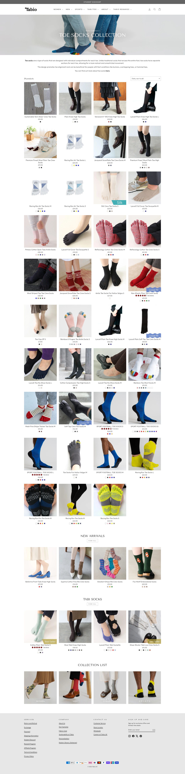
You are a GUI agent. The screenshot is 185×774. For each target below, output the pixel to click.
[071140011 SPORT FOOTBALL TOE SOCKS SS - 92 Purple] (156, 431)
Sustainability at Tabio (66, 734)
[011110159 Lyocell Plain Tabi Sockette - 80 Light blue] (115, 650)
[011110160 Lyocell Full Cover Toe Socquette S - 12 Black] (74, 254)
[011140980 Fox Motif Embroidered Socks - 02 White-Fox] (142, 586)
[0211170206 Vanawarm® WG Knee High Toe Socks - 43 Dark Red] (108, 121)
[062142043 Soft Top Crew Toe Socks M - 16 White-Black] (77, 431)
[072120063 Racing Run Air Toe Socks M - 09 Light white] (36, 211)
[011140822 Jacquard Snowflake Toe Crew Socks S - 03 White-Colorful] (72, 298)
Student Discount (30, 740)
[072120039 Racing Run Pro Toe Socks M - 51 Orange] (42, 523)
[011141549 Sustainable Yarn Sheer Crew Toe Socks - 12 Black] (40, 121)
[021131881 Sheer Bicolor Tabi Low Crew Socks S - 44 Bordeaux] (150, 650)
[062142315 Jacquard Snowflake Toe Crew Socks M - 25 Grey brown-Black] (108, 165)
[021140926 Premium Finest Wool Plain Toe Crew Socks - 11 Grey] (39, 167)
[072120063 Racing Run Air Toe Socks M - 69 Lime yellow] (40, 211)
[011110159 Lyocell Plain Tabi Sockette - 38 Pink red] (113, 650)
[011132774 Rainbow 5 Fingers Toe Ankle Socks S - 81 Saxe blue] (78, 344)
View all (92, 540)
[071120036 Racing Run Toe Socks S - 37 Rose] (110, 523)
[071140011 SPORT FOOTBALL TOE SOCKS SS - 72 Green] (147, 431)
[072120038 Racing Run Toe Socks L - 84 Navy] (146, 477)
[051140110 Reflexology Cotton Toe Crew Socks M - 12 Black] (108, 254)
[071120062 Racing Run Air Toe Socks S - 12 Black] (74, 211)
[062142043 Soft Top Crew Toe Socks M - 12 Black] (75, 431)
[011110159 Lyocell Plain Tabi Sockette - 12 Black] (106, 650)
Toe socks (29, 60)
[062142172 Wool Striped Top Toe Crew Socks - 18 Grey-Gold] (38, 298)
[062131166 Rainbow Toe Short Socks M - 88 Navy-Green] (150, 388)
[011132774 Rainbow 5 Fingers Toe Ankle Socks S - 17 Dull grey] (72, 344)
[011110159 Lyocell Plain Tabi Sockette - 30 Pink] (111, 650)
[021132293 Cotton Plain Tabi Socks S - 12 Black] (40, 652)
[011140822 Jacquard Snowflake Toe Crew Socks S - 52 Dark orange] (74, 298)
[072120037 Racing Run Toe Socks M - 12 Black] (72, 523)
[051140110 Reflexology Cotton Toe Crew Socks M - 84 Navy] (113, 254)
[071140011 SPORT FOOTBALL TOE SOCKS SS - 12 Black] (137, 431)
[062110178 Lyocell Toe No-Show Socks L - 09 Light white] (39, 388)
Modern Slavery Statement (68, 742)
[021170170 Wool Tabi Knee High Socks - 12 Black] (73, 650)
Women (58, 9)
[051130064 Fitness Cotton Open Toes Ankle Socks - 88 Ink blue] (42, 254)
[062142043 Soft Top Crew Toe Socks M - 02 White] (73, 431)
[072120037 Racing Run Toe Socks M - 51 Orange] (76, 523)
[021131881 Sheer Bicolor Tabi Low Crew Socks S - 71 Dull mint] (147, 650)
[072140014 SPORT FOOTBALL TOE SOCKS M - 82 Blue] (112, 477)
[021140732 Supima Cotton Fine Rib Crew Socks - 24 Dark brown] (75, 586)
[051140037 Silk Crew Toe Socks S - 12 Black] (110, 211)
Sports (79, 9)
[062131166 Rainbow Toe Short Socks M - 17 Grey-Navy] (139, 388)
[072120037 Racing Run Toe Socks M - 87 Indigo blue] (80, 523)
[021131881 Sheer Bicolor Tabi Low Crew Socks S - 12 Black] (143, 650)
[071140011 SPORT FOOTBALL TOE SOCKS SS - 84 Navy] (152, 431)
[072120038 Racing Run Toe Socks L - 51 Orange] (144, 477)
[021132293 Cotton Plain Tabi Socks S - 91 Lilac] (42, 652)
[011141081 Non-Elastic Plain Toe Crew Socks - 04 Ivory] (140, 300)
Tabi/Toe (92, 9)
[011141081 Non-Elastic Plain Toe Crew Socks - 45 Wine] (144, 300)
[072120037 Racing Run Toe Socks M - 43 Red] (74, 523)
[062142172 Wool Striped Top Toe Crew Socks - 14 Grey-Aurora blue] (36, 298)
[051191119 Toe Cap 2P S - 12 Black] (39, 344)
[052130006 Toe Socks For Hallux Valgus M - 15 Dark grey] (76, 477)
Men (68, 9)
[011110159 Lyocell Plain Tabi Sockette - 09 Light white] (104, 650)
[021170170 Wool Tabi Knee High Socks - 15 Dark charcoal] (68, 650)
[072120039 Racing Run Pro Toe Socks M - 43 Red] (40, 523)
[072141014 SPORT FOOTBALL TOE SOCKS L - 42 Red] (40, 480)
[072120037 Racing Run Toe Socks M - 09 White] (70, 523)
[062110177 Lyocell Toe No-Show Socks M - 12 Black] (107, 388)
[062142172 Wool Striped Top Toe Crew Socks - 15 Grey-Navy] (44, 298)
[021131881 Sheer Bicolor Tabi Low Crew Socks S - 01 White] (141, 650)
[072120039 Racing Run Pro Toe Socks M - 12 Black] (38, 523)
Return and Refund (30, 723)
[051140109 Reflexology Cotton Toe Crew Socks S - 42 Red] (145, 254)
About (105, 9)
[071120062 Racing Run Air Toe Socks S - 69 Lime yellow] (76, 211)
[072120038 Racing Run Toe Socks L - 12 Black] (140, 477)
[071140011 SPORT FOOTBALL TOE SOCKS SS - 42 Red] (141, 431)
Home (88, 31)
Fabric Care (63, 731)
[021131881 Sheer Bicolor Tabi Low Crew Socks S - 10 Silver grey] (145, 650)
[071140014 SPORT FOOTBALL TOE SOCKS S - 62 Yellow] (112, 434)
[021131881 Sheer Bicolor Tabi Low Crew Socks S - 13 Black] (139, 650)
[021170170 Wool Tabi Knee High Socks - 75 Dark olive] (81, 650)
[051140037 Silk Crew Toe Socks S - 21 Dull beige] (112, 211)
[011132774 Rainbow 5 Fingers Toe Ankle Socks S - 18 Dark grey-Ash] (74, 344)
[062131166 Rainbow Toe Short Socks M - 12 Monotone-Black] (152, 388)
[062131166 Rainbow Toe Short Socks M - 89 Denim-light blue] (145, 388)
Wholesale (97, 731)
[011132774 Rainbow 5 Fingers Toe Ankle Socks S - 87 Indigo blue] (80, 344)
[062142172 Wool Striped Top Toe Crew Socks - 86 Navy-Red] (42, 298)
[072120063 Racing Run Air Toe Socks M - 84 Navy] (42, 211)
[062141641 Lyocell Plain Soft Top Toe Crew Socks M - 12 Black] (142, 344)
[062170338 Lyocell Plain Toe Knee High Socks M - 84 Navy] (111, 344)
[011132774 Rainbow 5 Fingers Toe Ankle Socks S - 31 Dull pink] (76, 344)
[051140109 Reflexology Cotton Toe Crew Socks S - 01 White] (141, 254)
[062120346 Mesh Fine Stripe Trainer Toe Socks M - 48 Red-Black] (39, 431)
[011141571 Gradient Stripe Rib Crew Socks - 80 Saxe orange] (110, 586)
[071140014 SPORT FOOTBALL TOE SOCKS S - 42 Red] (107, 434)
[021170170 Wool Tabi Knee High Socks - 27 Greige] (77, 650)
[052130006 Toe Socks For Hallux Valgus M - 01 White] (74, 477)
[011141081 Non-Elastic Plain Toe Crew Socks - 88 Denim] (149, 300)
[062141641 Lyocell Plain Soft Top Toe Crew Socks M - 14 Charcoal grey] (144, 344)
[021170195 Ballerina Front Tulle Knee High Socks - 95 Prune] (41, 586)
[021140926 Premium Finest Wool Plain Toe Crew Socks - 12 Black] (41, 167)
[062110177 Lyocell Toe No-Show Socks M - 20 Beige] (112, 388)
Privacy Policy (29, 756)
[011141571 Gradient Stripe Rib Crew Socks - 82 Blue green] (112, 586)
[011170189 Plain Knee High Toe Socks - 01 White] (73, 121)
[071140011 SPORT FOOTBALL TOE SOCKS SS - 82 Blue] (150, 431)
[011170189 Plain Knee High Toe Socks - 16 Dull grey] (77, 121)
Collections (94, 31)
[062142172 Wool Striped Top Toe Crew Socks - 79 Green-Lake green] (40, 298)
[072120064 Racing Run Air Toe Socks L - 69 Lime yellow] (74, 165)
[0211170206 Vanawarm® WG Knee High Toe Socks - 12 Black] (111, 121)
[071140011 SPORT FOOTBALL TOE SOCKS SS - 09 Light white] (133, 431)
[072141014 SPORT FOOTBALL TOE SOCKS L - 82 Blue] (42, 480)
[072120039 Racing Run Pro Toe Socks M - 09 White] (36, 523)
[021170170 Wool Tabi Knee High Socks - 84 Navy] (71, 650)
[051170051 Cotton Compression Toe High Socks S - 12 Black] (74, 388)
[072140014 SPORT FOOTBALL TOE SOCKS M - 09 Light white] (105, 477)
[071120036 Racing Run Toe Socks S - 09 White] (105, 523)
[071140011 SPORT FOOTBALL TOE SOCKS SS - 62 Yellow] (145, 431)
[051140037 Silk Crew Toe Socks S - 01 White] (107, 211)
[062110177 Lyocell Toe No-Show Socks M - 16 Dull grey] (110, 388)
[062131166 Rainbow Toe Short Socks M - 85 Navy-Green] (143, 388)
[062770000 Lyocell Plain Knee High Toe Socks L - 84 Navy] (145, 121)
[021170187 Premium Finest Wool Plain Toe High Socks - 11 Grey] (140, 167)
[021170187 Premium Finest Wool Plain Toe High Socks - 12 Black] (142, 167)
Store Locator (98, 727)
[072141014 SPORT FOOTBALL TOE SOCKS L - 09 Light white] (36, 480)
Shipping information (31, 736)
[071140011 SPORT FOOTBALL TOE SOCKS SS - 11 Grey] (135, 431)
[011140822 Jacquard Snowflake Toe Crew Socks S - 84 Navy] (78, 298)
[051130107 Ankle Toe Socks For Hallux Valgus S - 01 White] (110, 298)
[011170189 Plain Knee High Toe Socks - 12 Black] (75, 121)
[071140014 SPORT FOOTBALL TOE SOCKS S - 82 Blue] (110, 434)
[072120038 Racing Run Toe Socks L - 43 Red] (142, 477)
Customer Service (100, 723)
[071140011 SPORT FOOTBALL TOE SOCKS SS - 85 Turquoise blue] (154, 431)
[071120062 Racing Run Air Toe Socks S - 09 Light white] (72, 211)
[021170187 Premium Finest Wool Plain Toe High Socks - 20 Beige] (146, 167)
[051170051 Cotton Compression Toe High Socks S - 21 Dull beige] (76, 388)
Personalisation (64, 738)
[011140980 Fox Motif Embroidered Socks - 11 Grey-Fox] (144, 586)
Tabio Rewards (121, 9)
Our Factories (63, 727)
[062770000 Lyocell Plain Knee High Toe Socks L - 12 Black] (143, 121)
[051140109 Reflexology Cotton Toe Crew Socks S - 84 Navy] (147, 254)
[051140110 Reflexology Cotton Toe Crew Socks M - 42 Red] (111, 254)
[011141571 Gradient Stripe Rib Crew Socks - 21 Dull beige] (107, 586)
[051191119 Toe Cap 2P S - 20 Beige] (41, 344)
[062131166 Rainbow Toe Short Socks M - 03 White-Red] (137, 388)
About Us (62, 723)
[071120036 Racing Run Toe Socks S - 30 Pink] (107, 523)
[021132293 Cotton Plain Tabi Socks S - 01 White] (38, 652)
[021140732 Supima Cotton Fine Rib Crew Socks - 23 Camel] (73, 586)
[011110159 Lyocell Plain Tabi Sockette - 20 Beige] (108, 650)
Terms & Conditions (30, 752)
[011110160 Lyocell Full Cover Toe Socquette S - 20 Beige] (76, 254)
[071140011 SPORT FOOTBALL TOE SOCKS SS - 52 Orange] (143, 431)
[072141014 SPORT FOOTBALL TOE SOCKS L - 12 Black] (38, 480)
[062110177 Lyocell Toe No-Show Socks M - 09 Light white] (105, 388)
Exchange (27, 727)
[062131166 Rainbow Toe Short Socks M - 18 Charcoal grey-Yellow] (147, 388)
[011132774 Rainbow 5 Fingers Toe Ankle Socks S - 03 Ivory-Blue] (70, 344)
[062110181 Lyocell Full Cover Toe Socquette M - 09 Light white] (143, 211)
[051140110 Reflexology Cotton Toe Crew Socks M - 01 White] (106, 254)
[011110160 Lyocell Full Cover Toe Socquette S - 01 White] (72, 254)
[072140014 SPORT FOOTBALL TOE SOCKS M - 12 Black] (107, 477)
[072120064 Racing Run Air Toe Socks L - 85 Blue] (78, 165)
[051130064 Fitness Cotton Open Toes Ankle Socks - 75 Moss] (38, 254)
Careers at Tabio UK (100, 734)
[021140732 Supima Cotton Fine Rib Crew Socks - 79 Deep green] (77, 586)
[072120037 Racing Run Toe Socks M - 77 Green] (78, 523)
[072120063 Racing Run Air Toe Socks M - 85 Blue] (44, 211)
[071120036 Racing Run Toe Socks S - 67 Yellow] (112, 523)
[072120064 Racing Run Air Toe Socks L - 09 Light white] (72, 165)
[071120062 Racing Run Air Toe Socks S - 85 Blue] (78, 211)
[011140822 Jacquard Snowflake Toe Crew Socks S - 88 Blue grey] (76, 298)
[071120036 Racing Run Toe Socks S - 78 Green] (114, 523)
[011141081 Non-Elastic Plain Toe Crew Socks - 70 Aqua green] (146, 300)
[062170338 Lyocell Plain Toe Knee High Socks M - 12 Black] (108, 344)
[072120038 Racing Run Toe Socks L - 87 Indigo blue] (149, 477)
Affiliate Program (30, 748)
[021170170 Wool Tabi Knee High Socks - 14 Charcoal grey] (75, 650)
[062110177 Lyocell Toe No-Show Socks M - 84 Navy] (114, 388)
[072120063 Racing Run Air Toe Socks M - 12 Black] (38, 211)
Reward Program (30, 744)
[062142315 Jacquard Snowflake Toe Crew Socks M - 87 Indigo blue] (111, 165)
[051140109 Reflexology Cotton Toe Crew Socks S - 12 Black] (143, 254)
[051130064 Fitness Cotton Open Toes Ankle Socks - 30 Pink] (36, 254)
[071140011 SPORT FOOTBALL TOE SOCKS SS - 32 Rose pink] (139, 431)
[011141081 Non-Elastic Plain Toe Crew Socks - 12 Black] (142, 300)
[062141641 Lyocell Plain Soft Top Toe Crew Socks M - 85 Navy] (146, 344)
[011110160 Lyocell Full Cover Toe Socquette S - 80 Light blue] (78, 254)
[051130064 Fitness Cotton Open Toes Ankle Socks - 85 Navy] (40, 254)
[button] (140, 295)
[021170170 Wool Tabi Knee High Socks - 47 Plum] (79, 650)
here (108, 71)
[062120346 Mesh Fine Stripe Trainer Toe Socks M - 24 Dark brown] (41, 431)
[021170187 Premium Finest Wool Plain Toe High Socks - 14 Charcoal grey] (144, 167)
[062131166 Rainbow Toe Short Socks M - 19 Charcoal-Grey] (141, 388)
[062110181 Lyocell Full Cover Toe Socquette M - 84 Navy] (145, 211)
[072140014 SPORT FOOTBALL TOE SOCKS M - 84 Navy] (114, 477)
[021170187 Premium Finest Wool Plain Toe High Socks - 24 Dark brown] (149, 167)
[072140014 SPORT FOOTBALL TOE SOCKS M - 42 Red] (110, 477)
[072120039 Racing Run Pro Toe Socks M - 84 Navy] (44, 523)
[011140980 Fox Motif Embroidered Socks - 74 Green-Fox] (146, 586)
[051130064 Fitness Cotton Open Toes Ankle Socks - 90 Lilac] (44, 254)
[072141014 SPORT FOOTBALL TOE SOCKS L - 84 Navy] (44, 480)
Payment (27, 731)
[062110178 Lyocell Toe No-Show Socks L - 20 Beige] (41, 388)
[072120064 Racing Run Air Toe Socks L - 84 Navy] (76, 165)
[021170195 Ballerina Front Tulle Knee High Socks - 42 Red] (39, 586)
